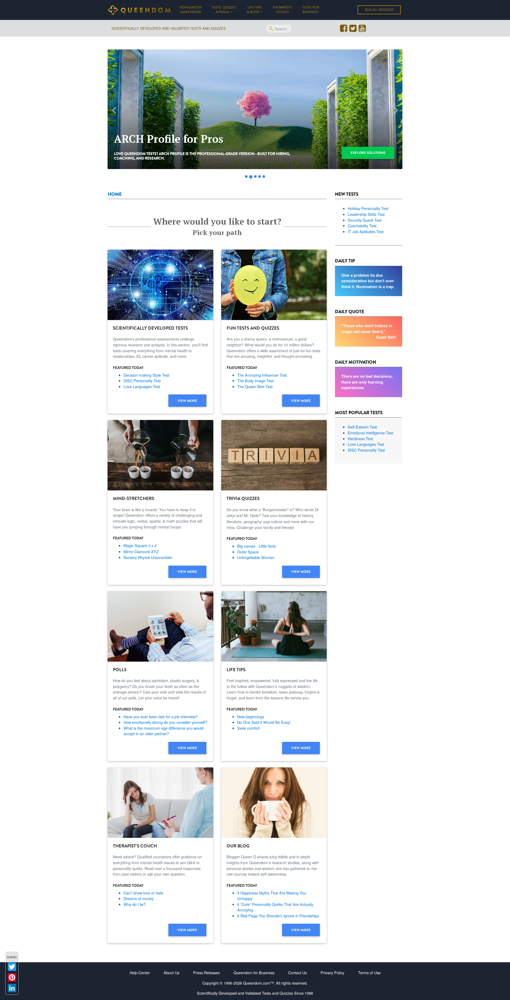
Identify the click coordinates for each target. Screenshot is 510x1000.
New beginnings (250, 716)
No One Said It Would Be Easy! (264, 722)
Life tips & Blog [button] (254, 9)
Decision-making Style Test (146, 375)
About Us (171, 972)
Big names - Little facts (256, 546)
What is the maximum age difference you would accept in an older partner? (163, 731)
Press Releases (206, 972)
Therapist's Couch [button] (282, 9)
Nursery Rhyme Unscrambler (148, 557)
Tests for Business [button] (310, 9)
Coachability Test (362, 225)
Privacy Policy (332, 972)
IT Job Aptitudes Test (366, 231)
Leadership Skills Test (366, 214)
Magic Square (140, 545)
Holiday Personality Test (368, 208)
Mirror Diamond (141, 551)
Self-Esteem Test (362, 427)
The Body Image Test (255, 380)
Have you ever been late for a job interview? (161, 716)
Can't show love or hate (143, 893)
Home (115, 194)
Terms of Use (369, 972)
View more (187, 400)
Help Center (140, 972)
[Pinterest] (12, 977)
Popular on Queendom (193, 9)
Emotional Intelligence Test (370, 432)
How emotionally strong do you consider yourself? (165, 722)
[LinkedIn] (12, 988)
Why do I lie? (135, 904)
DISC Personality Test (142, 380)
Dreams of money (139, 898)
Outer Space (248, 551)
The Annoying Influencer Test (262, 375)
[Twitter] (12, 966)
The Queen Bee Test (255, 386)
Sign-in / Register (379, 9)
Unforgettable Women (255, 557)
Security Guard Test (364, 220)
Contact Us (297, 972)
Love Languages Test (142, 386)
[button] (114, 110)
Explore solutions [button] (368, 152)
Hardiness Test (360, 438)
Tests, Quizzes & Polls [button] (224, 9)
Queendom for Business (253, 972)
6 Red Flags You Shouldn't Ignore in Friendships (278, 915)
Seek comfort (248, 728)
